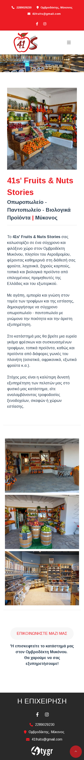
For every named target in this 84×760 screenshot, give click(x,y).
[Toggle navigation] (68, 42)
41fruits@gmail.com (46, 13)
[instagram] (45, 23)
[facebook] (37, 23)
